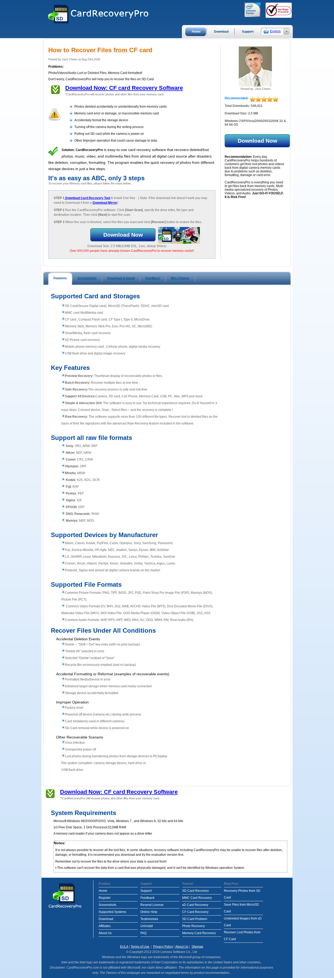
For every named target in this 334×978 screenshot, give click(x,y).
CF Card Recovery (195, 912)
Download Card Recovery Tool (87, 198)
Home (103, 891)
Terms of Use (140, 946)
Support (146, 891)
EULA (124, 946)
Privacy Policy (163, 946)
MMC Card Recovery (197, 898)
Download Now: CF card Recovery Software (124, 88)
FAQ (143, 933)
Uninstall (146, 926)
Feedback (147, 898)
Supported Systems (112, 912)
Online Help (148, 912)
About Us (105, 933)
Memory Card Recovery (199, 933)
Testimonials (149, 919)
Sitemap (197, 946)
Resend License (152, 905)
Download (106, 919)
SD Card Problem (194, 919)
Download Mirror (105, 203)
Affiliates (105, 926)
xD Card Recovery (195, 905)
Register (105, 898)
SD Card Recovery (195, 891)
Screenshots (107, 905)
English (275, 31)
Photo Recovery (193, 926)
